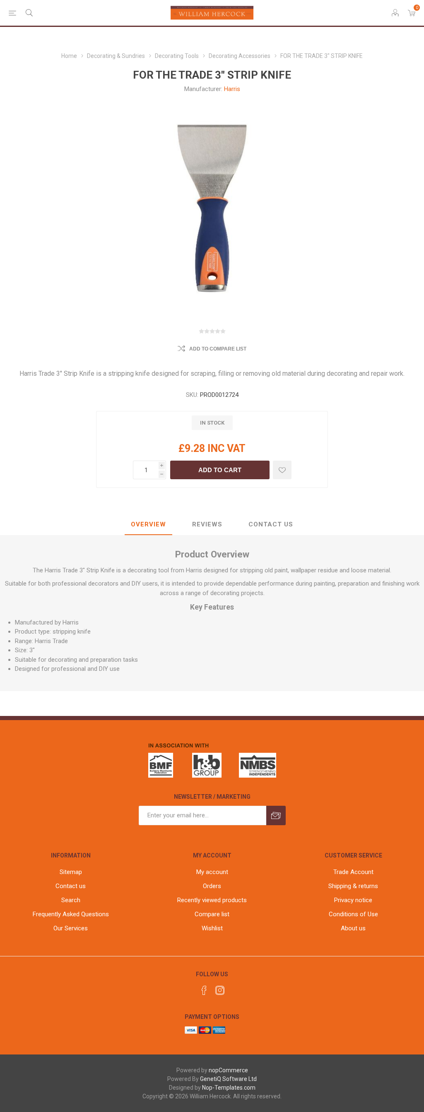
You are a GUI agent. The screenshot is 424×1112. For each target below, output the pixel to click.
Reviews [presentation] (207, 524)
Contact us (70, 886)
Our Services (70, 928)
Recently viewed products (212, 900)
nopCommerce (228, 1070)
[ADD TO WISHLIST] (282, 470)
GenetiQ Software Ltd (228, 1079)
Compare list (212, 914)
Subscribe (276, 815)
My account (212, 872)
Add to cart (219, 469)
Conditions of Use (353, 914)
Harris (232, 89)
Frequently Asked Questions (71, 914)
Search (70, 900)
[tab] (148, 524)
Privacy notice (353, 900)
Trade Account (353, 872)
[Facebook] (204, 990)
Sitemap (71, 872)
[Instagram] (219, 990)
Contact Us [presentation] (270, 524)
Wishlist (212, 928)
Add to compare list (217, 349)
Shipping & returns (353, 886)
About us (353, 928)
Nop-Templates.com (228, 1087)
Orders (212, 886)
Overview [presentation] (148, 524)
